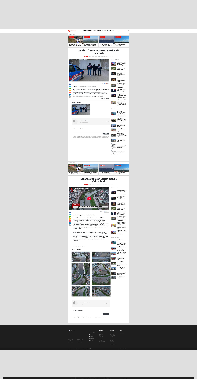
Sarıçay (95, 220)
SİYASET (104, 30)
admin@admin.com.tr (84, 122)
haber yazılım (107, 348)
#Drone (83, 246)
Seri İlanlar (112, 341)
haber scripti (103, 348)
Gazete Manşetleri (113, 344)
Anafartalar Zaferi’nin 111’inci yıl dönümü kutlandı (121, 125)
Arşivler (91, 336)
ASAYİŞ (108, 30)
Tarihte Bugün (112, 339)
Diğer (119, 30)
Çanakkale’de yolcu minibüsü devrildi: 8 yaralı (121, 140)
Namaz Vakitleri (112, 335)
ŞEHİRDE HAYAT (102, 341)
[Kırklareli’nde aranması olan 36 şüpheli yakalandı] (89, 70)
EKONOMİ (89, 30)
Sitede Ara (122, 333)
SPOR (100, 344)
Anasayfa (70, 34)
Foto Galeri (92, 330)
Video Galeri (92, 332)
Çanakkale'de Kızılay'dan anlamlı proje (121, 130)
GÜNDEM (99, 30)
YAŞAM (112, 30)
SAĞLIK (94, 30)
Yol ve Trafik (112, 334)
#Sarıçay (79, 246)
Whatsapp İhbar (80, 340)
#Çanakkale (75, 246)
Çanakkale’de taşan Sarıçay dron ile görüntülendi (121, 153)
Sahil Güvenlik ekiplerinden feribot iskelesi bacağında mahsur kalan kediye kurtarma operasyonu (121, 114)
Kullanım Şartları (80, 339)
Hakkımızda (70, 339)
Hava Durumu (112, 333)
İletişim (91, 340)
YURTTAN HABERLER (103, 342)
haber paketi (98, 348)
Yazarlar (91, 334)
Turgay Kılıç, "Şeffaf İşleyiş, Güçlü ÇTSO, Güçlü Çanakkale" (121, 90)
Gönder (106, 133)
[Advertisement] (98, 7)
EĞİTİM (85, 30)
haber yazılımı (93, 348)
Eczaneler (111, 336)
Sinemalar (111, 340)
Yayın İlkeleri (70, 340)
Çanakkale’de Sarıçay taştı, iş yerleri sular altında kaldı (121, 146)
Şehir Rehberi (112, 342)
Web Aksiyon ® (126, 348)
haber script (112, 348)
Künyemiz (92, 338)
